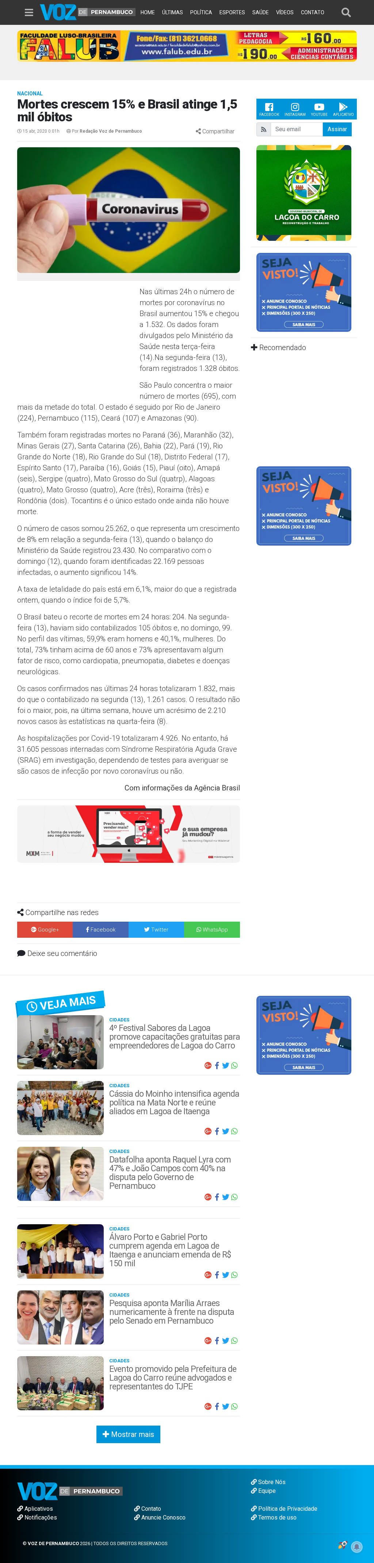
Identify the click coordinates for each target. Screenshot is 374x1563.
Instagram (295, 115)
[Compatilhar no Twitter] (225, 1065)
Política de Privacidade (287, 1508)
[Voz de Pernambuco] (88, 11)
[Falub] (187, 45)
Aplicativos (38, 1508)
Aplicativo (343, 115)
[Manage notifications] (357, 1547)
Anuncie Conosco (163, 1517)
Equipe (266, 1490)
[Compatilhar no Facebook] (217, 1065)
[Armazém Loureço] (128, 833)
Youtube (319, 115)
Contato (150, 1508)
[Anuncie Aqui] (303, 291)
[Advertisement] (77, 339)
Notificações (40, 1517)
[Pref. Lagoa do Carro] (303, 192)
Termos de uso (277, 1517)
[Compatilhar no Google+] (208, 1065)
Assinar (337, 129)
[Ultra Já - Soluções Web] (343, 1544)
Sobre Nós (271, 1482)
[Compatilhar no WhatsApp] (234, 1065)
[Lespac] (303, 505)
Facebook (269, 115)
